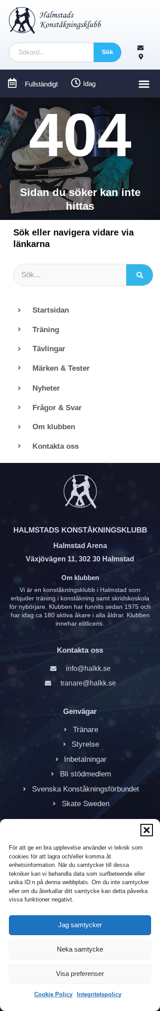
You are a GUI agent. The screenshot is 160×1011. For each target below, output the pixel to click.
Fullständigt (41, 84)
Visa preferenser (80, 973)
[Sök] (139, 275)
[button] (146, 830)
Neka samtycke (80, 949)
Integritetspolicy (99, 994)
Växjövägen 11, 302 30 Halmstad (80, 559)
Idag (89, 83)
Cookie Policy (53, 994)
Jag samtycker (80, 925)
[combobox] (51, 52)
